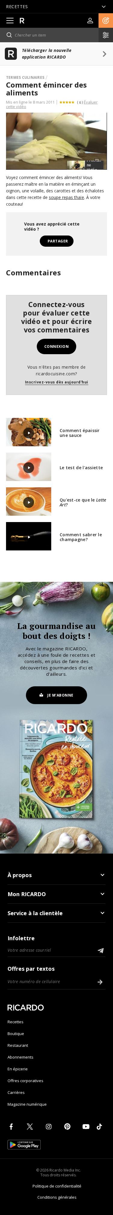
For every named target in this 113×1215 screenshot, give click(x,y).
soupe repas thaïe (66, 197)
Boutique (16, 1033)
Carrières (16, 1092)
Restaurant (18, 1045)
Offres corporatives (25, 1080)
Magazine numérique (27, 1104)
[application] (56, 141)
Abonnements (20, 1057)
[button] (106, 20)
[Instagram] (50, 1126)
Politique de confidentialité (57, 1186)
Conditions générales (57, 1197)
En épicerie (18, 1069)
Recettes (16, 1021)
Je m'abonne (60, 695)
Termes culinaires (25, 77)
